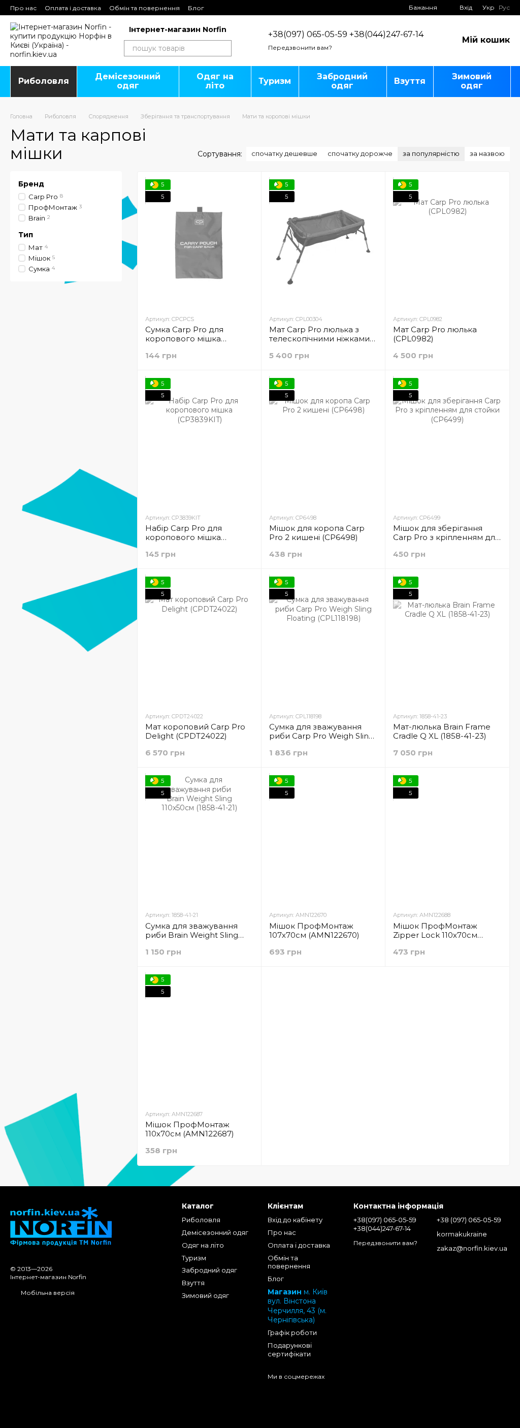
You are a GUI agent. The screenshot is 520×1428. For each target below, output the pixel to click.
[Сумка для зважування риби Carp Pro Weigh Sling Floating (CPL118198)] (323, 640)
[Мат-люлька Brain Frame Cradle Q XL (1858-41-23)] (447, 640)
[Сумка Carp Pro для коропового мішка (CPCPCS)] (199, 242)
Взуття (410, 81)
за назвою (487, 153)
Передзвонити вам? (300, 47)
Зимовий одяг (472, 81)
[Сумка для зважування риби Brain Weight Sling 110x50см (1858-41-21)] (199, 838)
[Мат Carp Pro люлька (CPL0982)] (447, 242)
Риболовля (43, 81)
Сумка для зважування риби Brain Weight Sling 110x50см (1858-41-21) (191, 935)
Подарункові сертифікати (290, 1349)
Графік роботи (292, 1332)
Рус (504, 8)
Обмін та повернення (144, 8)
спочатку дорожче (360, 153)
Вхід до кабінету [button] (295, 1220)
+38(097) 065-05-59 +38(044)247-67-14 (346, 34)
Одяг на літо (215, 81)
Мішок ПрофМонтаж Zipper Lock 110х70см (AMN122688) (435, 935)
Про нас (23, 8)
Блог (196, 8)
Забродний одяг (342, 81)
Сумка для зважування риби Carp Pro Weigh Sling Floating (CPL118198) (321, 736)
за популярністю (431, 153)
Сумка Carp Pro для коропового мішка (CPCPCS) (184, 339)
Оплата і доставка (73, 8)
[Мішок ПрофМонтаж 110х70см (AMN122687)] (199, 1037)
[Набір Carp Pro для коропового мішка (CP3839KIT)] (199, 441)
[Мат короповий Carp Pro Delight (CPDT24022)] (199, 640)
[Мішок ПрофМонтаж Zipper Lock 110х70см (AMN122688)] (447, 838)
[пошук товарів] (223, 48)
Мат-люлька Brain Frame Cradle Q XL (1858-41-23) (442, 731)
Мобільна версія (47, 1292)
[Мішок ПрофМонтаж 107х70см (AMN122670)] (323, 838)
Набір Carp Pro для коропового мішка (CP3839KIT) (183, 537)
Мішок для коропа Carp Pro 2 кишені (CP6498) (317, 532)
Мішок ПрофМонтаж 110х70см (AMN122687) (189, 1129)
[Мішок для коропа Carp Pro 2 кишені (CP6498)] (323, 441)
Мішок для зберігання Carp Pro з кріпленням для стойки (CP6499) (446, 537)
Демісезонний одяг (127, 81)
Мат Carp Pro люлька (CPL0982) (435, 334)
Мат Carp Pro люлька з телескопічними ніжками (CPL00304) (319, 339)
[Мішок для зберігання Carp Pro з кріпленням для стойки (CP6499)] (447, 441)
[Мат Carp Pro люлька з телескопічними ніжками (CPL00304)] (323, 242)
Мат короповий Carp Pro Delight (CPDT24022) (195, 731)
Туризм (274, 81)
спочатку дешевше (284, 153)
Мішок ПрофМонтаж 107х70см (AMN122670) (314, 930)
